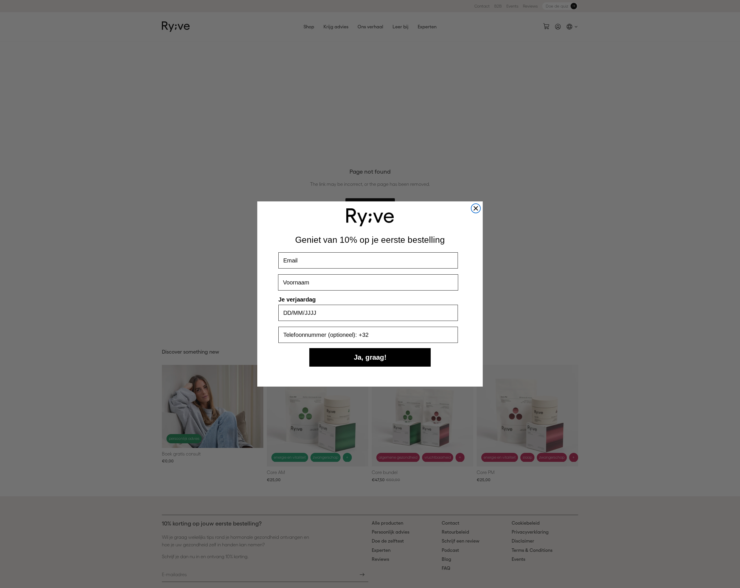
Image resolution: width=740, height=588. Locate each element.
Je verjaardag (297, 299)
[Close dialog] (475, 208)
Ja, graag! (370, 357)
